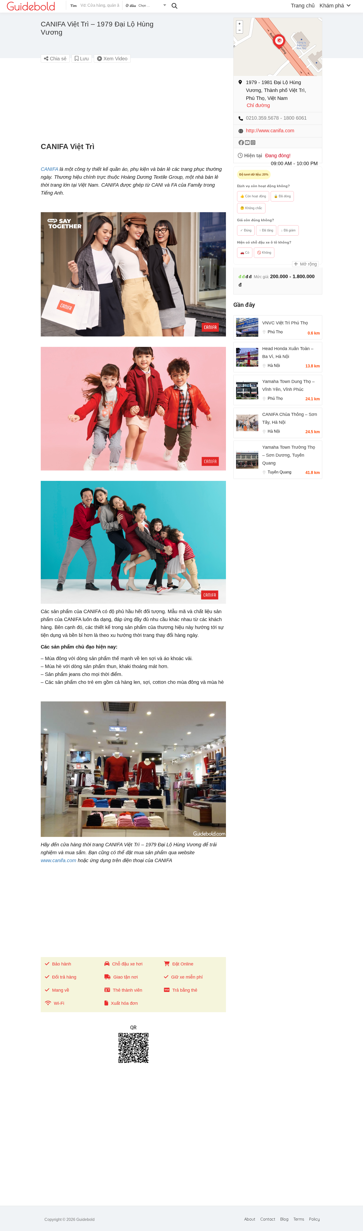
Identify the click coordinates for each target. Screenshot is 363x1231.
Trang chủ (303, 5)
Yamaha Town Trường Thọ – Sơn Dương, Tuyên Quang (288, 455)
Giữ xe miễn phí (187, 977)
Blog (284, 1219)
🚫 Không (264, 252)
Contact (267, 1219)
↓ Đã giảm (288, 230)
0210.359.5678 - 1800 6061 (276, 118)
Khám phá (332, 5)
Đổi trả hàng (64, 977)
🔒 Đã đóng (282, 196)
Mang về (60, 990)
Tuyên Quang (279, 472)
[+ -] (277, 47)
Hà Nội (274, 365)
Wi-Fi (59, 1003)
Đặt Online (182, 964)
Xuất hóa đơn (124, 1003)
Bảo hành (61, 964)
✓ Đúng (245, 230)
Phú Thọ (275, 332)
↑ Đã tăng (266, 230)
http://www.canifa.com (270, 130)
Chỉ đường (258, 105)
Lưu (84, 58)
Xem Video (114, 58)
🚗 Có (244, 252)
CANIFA (49, 169)
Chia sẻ (57, 58)
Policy (314, 1219)
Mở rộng (308, 264)
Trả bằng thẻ (184, 990)
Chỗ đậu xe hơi (127, 964)
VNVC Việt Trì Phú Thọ (285, 322)
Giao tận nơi (125, 977)
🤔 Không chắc (251, 208)
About (249, 1219)
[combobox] (145, 6)
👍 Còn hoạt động (253, 196)
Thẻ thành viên (127, 990)
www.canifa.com (58, 860)
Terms (298, 1219)
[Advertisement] (133, 102)
